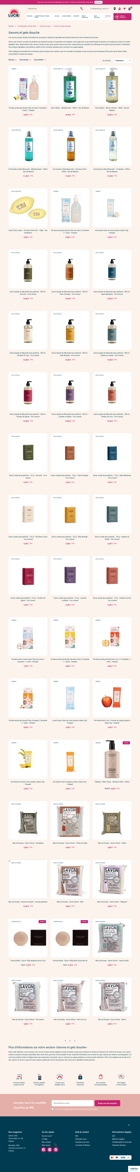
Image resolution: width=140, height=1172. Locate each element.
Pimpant (14, 69)
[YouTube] (49, 1149)
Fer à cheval (15, 252)
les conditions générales (69, 1109)
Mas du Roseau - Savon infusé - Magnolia (112, 902)
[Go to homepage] (14, 13)
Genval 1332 (16, 1138)
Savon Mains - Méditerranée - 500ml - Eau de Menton (70, 108)
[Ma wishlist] (124, 9)
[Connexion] (120, 9)
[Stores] (115, 9)
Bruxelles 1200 (17, 1148)
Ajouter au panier (24, 121)
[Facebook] (43, 1149)
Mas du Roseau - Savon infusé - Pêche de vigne (70, 843)
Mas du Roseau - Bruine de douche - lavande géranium (28, 902)
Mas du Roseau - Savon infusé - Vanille (112, 843)
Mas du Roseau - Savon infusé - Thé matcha (28, 1019)
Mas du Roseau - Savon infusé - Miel (70, 902)
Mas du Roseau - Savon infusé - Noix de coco (70, 1019)
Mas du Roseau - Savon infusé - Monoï (112, 1019)
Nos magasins (15, 1132)
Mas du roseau (16, 804)
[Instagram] (55, 1149)
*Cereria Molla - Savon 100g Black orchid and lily (70, 961)
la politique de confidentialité (88, 1109)
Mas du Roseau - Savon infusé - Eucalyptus (28, 843)
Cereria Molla (16, 921)
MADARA (98, 743)
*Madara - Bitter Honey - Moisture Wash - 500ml (112, 782)
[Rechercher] (81, 8)
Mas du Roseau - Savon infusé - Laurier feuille (112, 961)
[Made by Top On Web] (134, 1169)
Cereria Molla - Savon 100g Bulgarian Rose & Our (28, 961)
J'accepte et (76, 1109)
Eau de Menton (58, 69)
